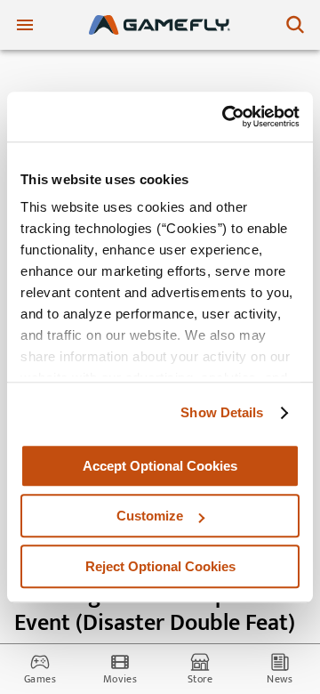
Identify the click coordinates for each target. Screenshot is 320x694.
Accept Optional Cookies (160, 465)
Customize (149, 515)
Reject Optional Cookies (160, 566)
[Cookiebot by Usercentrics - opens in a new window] (226, 116)
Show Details (221, 412)
